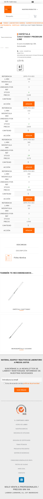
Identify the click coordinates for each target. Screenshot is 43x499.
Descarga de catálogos (21, 433)
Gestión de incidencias (21, 453)
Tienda (5, 23)
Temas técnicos (21, 444)
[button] (32, 2)
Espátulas (16, 25)
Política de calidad (21, 464)
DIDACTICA (20, 53)
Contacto (21, 473)
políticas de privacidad (31, 383)
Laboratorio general (17, 23)
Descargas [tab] (21, 245)
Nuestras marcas (21, 429)
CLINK (21, 51)
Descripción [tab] (21, 251)
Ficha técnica (19, 257)
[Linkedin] (21, 479)
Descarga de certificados (21, 440)
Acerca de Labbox (21, 424)
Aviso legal (21, 468)
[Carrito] (35, 16)
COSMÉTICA (27, 51)
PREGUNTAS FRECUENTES (21, 449)
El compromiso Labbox (21, 420)
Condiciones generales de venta (21, 460)
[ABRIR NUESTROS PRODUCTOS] (37, 9)
